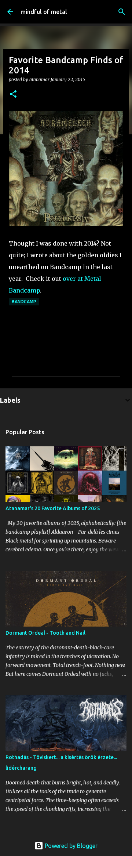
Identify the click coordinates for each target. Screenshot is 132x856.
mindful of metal (44, 11)
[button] (13, 94)
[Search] (121, 12)
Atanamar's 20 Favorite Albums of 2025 (53, 508)
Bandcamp (24, 301)
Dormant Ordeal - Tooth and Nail (45, 633)
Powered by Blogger (70, 845)
